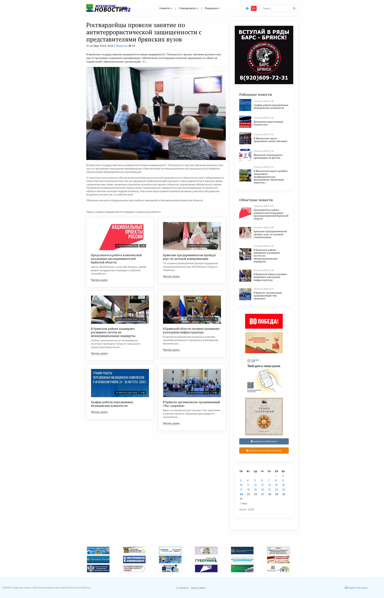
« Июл (243, 503)
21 (269, 489)
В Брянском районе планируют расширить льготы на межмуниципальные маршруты (113, 332)
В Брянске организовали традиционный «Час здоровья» (191, 404)
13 (262, 484)
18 (248, 489)
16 (283, 484)
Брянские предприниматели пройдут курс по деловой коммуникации (189, 257)
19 (255, 489)
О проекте (182, 587)
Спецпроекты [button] (187, 8)
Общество (122, 45)
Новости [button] (164, 8)
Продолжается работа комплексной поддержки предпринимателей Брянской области (116, 258)
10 (241, 484)
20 (262, 489)
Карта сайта (198, 587)
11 (248, 484)
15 (276, 484)
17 (241, 489)
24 (241, 494)
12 (255, 484)
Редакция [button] (211, 8)
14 (269, 484)
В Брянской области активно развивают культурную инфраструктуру (191, 330)
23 (283, 489)
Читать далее (99, 280)
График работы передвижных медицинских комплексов (112, 404)
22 (276, 489)
